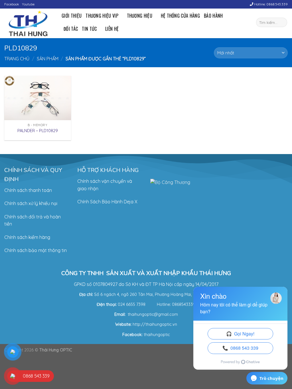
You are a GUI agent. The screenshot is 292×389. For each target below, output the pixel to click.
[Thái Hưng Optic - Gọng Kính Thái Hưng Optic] (28, 23)
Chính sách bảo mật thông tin (35, 250)
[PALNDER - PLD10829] (37, 98)
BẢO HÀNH (213, 15)
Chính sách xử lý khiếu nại (30, 203)
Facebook (11, 4)
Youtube (28, 4)
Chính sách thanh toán (28, 190)
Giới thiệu (72, 15)
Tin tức (89, 28)
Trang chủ (16, 59)
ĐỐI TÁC (71, 28)
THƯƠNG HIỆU (140, 15)
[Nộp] (282, 22)
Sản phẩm (47, 59)
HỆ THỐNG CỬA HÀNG (180, 15)
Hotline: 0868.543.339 (270, 4)
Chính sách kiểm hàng (27, 237)
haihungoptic (157, 334)
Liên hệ (112, 28)
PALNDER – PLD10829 (37, 130)
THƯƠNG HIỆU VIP (102, 15)
